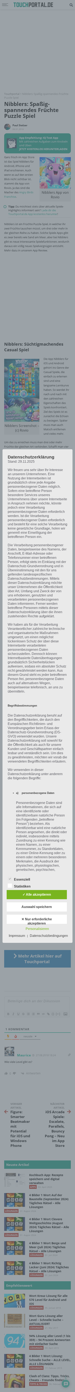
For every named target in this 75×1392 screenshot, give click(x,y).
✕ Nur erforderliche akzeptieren (36, 920)
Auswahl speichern (36, 907)
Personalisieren (37, 929)
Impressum (17, 935)
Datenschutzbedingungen (49, 935)
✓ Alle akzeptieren (36, 894)
